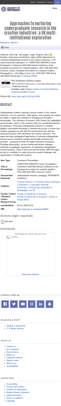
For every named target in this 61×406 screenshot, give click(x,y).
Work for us (11, 363)
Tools (6, 47)
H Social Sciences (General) (47, 182)
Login (57, 2)
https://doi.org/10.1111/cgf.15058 (26, 96)
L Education (22, 185)
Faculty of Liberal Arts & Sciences (31, 194)
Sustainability (12, 366)
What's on (11, 355)
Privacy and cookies (15, 387)
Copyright (11, 401)
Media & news (13, 360)
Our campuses (13, 349)
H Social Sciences (25, 182)
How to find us (13, 352)
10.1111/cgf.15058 (28, 76)
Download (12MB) (19, 92)
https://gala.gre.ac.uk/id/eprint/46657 (33, 209)
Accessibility (12, 384)
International (41, 2)
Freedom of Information (17, 389)
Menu (54, 8)
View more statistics (30, 274)
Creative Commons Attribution (45, 89)
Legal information (14, 395)
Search (33, 2)
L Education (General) (39, 185)
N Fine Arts (22, 187)
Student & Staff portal (16, 326)
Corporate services (15, 357)
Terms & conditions (15, 398)
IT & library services (15, 328)
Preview (31, 92)
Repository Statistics (9, 42)
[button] (2, 221)
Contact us (11, 346)
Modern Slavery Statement (18, 392)
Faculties (50, 2)
